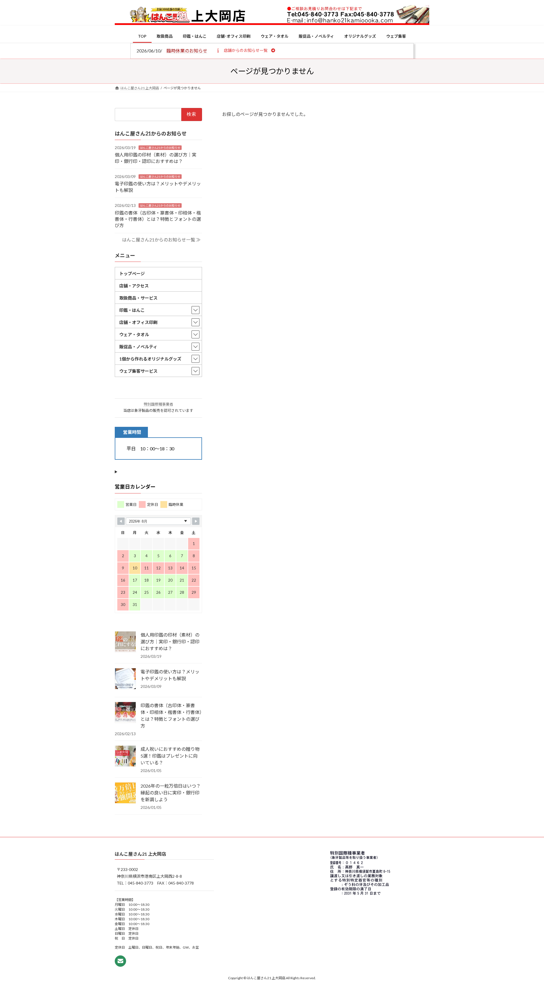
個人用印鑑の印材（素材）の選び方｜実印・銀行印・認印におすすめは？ (170, 641)
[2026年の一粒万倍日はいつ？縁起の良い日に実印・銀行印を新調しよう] (125, 793)
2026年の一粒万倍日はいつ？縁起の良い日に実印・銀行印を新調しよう (171, 792)
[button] (245, 50)
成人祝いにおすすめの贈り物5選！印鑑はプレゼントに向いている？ (170, 755)
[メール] (120, 961)
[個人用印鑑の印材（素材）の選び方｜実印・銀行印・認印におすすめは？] (125, 642)
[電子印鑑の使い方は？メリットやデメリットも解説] (125, 679)
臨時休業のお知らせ (187, 50)
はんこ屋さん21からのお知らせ (160, 147)
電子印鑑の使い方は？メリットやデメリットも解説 (170, 675)
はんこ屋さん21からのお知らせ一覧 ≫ (161, 239)
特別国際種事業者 (158, 404)
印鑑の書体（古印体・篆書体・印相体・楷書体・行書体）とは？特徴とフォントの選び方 (158, 219)
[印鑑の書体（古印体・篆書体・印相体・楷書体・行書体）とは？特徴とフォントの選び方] (125, 712)
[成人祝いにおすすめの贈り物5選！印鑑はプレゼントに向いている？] (125, 756)
